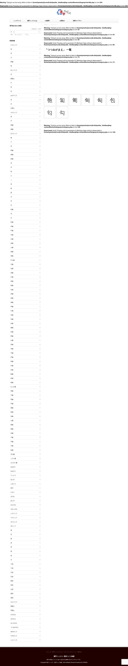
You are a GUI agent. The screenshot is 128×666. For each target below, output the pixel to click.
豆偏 (12, 222)
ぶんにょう (14, 112)
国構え (13, 606)
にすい (13, 492)
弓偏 (12, 353)
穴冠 (12, 572)
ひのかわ (13, 614)
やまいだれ (14, 509)
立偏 (12, 264)
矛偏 (12, 294)
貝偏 (12, 256)
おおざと (13, 471)
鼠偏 (12, 429)
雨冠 (12, 581)
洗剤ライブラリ (77, 20)
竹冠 (12, 576)
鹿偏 (12, 408)
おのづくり (14, 95)
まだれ (13, 496)
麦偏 (12, 129)
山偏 (12, 340)
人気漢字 (47, 20)
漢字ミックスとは (32, 20)
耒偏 (12, 361)
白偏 (12, 365)
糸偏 (12, 272)
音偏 (12, 209)
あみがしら (14, 631)
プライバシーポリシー (69, 652)
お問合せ (62, 20)
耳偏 (12, 319)
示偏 (12, 441)
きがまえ (13, 619)
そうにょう (14, 517)
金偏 (12, 243)
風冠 (12, 593)
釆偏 (12, 150)
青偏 (12, 125)
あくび (13, 500)
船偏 (12, 374)
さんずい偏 (14, 462)
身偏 (12, 302)
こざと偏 (13, 458)
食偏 (12, 251)
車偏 (12, 391)
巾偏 (12, 277)
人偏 (12, 247)
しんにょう (14, 513)
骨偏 (12, 348)
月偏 (12, 235)
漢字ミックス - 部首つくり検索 (64, 656)
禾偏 (12, 281)
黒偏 (12, 154)
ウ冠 (12, 564)
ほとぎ (13, 479)
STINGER (84, 662)
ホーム (48, 652)
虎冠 (12, 597)
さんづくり (14, 602)
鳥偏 (12, 412)
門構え (13, 610)
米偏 (12, 378)
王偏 (12, 446)
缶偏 (12, 289)
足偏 (12, 323)
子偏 (12, 437)
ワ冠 (12, 568)
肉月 (12, 488)
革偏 (12, 306)
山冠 (12, 589)
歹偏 (12, 357)
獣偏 (12, 382)
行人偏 (13, 260)
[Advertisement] (81, 77)
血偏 (12, 159)
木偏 (12, 226)
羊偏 (12, 403)
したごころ (14, 640)
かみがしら (14, 635)
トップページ (17, 20)
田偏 (12, 336)
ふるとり (13, 484)
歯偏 (12, 327)
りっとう (13, 475)
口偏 (12, 310)
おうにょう (14, 133)
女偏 (12, 433)
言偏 (12, 268)
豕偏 (12, 61)
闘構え (13, 78)
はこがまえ (14, 623)
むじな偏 (13, 386)
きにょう (13, 526)
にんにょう (14, 45)
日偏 (12, 332)
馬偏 (12, 399)
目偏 (12, 315)
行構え (13, 108)
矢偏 (12, 370)
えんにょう (14, 522)
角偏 (12, 285)
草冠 (12, 585)
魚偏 (12, 450)
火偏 (12, 239)
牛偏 (12, 395)
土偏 (12, 420)
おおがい (13, 467)
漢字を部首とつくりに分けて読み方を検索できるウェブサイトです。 (64, 659)
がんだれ (13, 505)
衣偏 (12, 298)
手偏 (12, 230)
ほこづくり (14, 70)
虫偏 (12, 416)
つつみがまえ (14, 627)
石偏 (12, 344)
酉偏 (12, 424)
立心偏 (13, 454)
